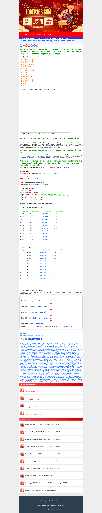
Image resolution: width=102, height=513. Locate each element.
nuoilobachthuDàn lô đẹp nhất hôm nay (70, 372)
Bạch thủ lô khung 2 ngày (35, 346)
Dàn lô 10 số (42, 353)
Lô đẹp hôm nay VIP (28, 363)
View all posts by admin (26, 335)
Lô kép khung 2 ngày (27, 365)
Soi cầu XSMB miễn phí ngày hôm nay (71, 380)
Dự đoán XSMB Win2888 (46, 360)
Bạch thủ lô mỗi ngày (66, 346)
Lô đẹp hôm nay (66, 362)
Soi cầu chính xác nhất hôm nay (40, 377)
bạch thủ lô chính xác (62, 167)
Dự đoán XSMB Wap (32, 360)
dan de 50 (39, 352)
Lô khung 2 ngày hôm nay (49, 367)
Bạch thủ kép (47, 343)
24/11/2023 (43, 276)
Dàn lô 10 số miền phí (52, 353)
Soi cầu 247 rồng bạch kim (39, 376)
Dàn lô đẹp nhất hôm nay (69, 355)
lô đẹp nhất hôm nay (63, 363)
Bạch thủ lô (73, 343)
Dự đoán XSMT (68, 360)
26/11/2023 (45, 213)
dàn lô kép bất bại (37, 184)
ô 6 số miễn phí (52, 173)
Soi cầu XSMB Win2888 (26, 382)
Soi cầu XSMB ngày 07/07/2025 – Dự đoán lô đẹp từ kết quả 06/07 (42, 424)
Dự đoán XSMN (58, 360)
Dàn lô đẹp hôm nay (55, 355)
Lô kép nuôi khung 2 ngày (40, 366)
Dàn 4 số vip (58, 349)
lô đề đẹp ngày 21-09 (55, 362)
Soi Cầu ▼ (47, 34)
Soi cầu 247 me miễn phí (73, 375)
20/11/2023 (43, 252)
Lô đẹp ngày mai (52, 363)
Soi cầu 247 (37, 34)
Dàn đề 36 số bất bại (55, 350)
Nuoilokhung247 (24, 373)
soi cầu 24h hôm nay (66, 326)
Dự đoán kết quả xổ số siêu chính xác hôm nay (63, 357)
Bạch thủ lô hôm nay (48, 345)
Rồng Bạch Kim (34, 373)
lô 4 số (29, 362)
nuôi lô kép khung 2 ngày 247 (38, 370)
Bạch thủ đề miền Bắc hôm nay (34, 343)
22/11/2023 (43, 258)
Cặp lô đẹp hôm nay (34, 347)
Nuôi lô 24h (53, 369)
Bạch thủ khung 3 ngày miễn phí (60, 343)
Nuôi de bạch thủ (44, 369)
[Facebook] (21, 45)
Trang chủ (27, 34)
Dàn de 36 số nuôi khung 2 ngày (71, 350)
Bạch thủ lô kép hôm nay (61, 345)
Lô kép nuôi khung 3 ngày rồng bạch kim (59, 366)
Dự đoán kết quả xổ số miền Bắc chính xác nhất (35, 357)
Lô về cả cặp (71, 367)
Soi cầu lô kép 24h (35, 379)
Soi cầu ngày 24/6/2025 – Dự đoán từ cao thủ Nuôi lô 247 (40, 475)
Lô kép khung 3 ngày (54, 365)
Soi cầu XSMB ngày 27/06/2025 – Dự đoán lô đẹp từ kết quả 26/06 (42, 461)
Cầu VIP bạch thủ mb (28, 349)
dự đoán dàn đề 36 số (58, 356)
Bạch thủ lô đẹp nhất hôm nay (33, 345)
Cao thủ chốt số (24, 347)
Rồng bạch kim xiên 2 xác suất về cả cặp (31, 375)
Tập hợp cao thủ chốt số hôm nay (33, 414)
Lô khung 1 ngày (37, 367)
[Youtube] (26, 45)
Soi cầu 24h (51, 376)
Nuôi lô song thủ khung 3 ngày (50, 372)
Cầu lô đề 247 (56, 347)
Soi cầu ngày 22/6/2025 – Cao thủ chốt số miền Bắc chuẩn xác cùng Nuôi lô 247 (46, 483)
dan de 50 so (46, 352)
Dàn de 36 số (45, 350)
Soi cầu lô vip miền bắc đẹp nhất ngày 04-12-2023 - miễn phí (47, 41)
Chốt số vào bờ (49, 349)
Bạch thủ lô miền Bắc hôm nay (51, 346)
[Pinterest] (29, 45)
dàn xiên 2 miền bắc (37, 179)
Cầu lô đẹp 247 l (43, 173)
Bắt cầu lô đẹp (77, 346)
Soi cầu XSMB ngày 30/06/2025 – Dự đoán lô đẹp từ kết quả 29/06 (42, 446)
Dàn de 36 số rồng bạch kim (27, 352)
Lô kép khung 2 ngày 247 (41, 365)
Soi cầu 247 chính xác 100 (58, 375)
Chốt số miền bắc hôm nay (31, 399)
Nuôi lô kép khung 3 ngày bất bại (56, 370)
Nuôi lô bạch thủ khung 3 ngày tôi (66, 369)
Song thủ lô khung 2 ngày (58, 382)
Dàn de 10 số (66, 349)
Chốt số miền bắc (40, 349)
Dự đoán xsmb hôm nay (64, 359)
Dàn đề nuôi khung (32, 353)
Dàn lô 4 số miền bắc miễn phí (67, 353)
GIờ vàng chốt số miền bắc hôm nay (34, 407)
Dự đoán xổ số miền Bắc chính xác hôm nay (44, 359)
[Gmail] (23, 45)
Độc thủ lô (48, 356)
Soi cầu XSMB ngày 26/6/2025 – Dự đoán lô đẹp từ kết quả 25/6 (42, 468)
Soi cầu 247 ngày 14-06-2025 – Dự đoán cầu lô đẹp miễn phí (41, 490)
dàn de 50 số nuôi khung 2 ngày (59, 352)
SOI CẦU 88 (58, 376)
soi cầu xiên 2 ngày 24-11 (43, 380)
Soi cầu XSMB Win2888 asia (42, 382)
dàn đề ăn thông (73, 352)
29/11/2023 (45, 228)
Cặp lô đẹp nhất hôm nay (31, 391)
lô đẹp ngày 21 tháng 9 (40, 363)
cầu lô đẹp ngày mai (66, 347)
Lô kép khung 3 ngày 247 (68, 365)
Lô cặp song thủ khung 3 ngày (40, 362)
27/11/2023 (45, 219)
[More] (37, 45)
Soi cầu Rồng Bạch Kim (29, 380)
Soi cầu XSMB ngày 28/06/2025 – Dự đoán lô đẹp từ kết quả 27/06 (42, 453)
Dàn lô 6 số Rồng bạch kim (41, 355)
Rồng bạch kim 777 (44, 373)
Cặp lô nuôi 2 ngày (46, 347)
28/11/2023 (45, 222)
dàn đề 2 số (74, 349)
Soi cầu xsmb (55, 380)
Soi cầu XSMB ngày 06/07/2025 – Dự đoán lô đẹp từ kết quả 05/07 (42, 432)
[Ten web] (51, 16)
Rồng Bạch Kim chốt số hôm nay (72, 373)
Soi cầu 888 (66, 376)
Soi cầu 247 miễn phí (25, 376)
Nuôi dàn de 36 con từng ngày (30, 369)
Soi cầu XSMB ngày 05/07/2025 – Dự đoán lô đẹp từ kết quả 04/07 (42, 439)
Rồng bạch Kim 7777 (57, 373)
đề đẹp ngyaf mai (30, 356)
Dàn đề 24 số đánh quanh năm (32, 350)
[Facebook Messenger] (34, 45)
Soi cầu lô (52, 377)
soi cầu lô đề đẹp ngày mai (63, 377)
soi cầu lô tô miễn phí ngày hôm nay (51, 379)
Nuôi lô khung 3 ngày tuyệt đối (32, 372)
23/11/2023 (43, 261)
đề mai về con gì (40, 356)
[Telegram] (32, 45)
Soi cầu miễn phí (67, 379)
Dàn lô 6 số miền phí (27, 355)
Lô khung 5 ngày (62, 367)
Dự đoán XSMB (30, 38)
